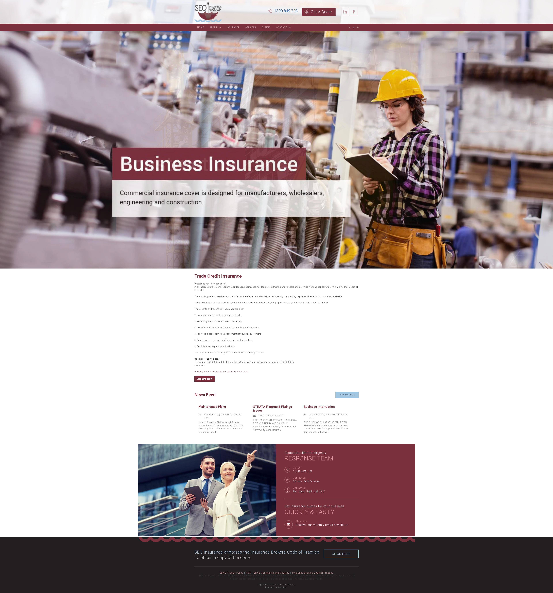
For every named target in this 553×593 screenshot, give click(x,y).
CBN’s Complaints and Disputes (271, 572)
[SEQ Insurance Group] (208, 12)
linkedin (345, 11)
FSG (248, 572)
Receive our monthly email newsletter (322, 525)
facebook (353, 11)
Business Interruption (319, 407)
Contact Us (283, 27)
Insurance (233, 27)
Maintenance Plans (212, 407)
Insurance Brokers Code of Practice (312, 572)
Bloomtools (283, 587)
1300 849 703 (286, 11)
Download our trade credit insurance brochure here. (221, 371)
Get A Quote (321, 12)
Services (250, 27)
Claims (266, 27)
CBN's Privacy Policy (231, 572)
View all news (347, 395)
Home (200, 27)
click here (341, 554)
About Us (215, 27)
